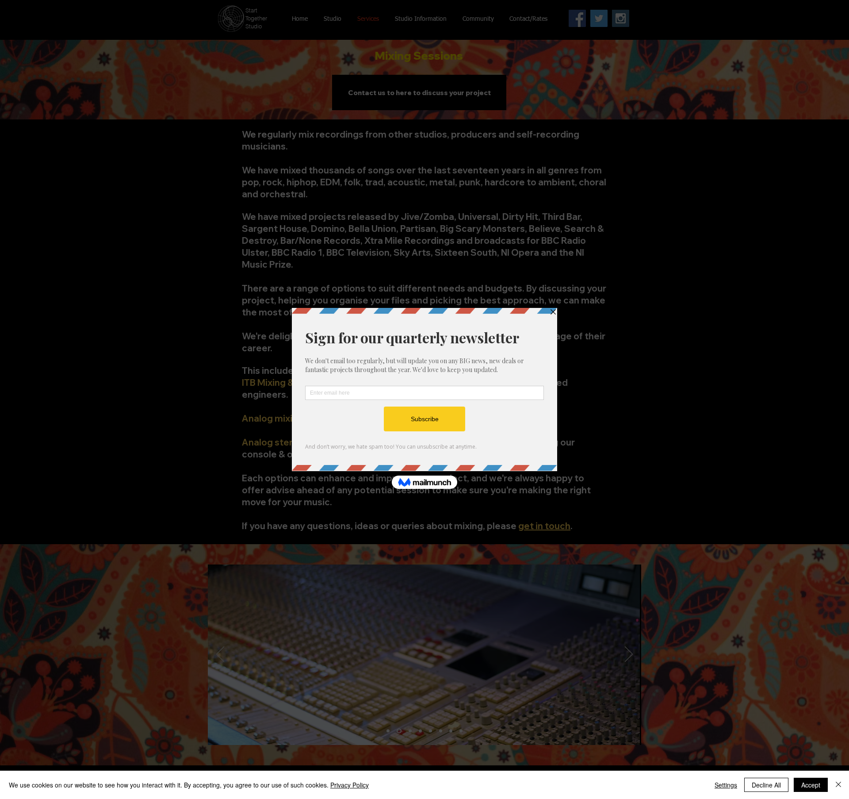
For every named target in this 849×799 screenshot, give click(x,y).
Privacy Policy (349, 784)
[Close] (838, 785)
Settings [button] (726, 784)
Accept (810, 784)
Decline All (766, 784)
